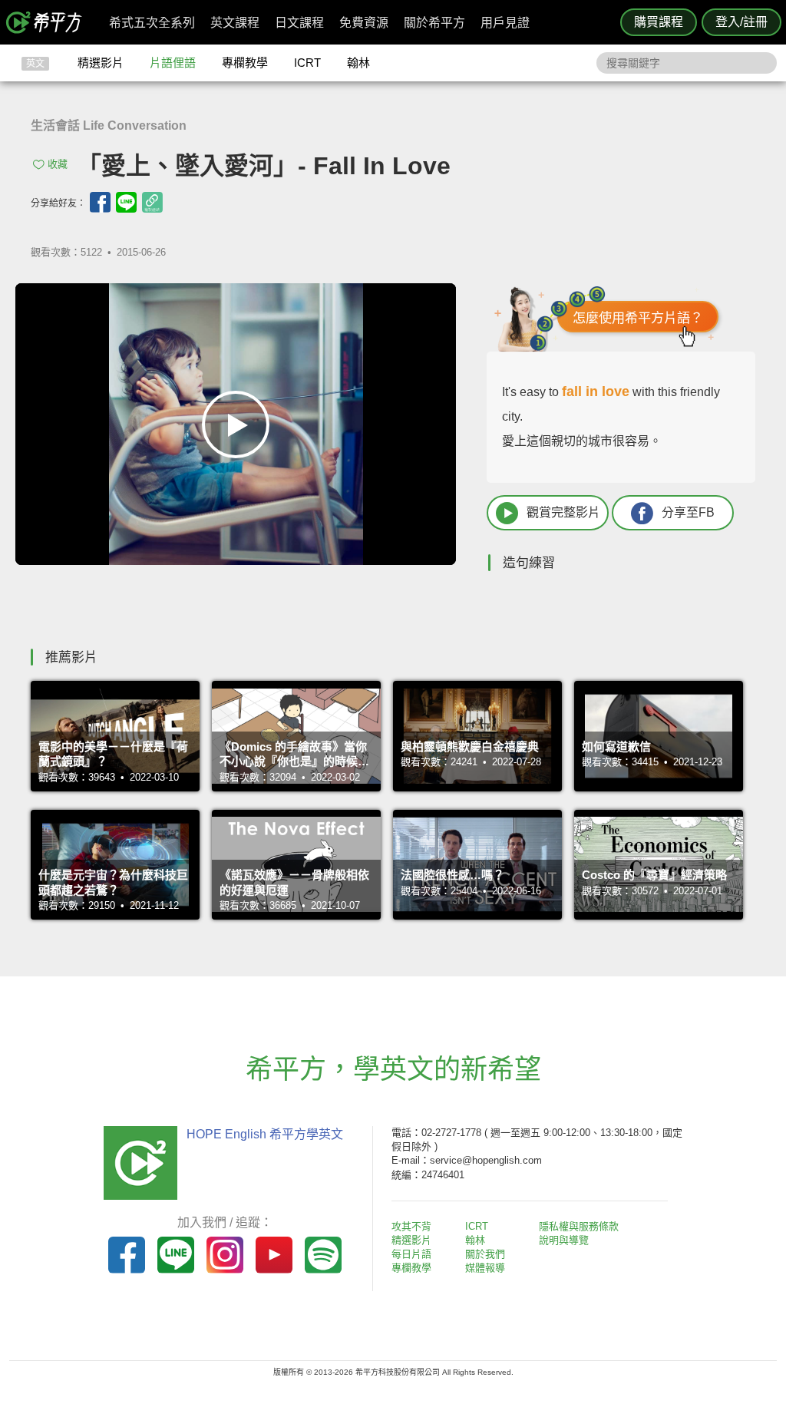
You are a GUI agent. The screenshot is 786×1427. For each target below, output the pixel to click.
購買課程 (658, 21)
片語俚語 (173, 62)
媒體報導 (485, 1267)
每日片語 (411, 1254)
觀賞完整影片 (563, 512)
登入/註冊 (741, 21)
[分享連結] (152, 202)
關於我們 (485, 1254)
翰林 (358, 62)
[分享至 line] (126, 202)
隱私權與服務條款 (579, 1226)
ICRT (307, 62)
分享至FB (688, 512)
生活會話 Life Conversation (109, 125)
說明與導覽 (564, 1240)
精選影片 (101, 62)
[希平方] (49, 22)
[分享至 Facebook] (100, 202)
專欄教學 (245, 62)
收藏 (58, 164)
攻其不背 (411, 1226)
